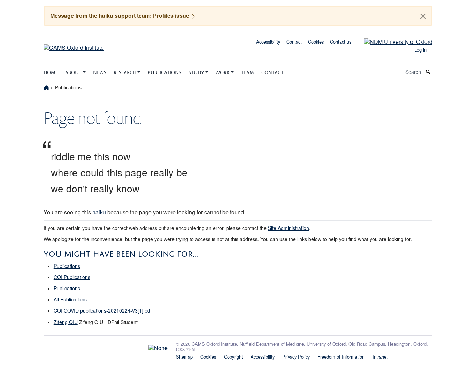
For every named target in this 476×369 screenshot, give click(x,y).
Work (222, 71)
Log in (420, 49)
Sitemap (184, 356)
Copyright (233, 356)
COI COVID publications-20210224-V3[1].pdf (103, 310)
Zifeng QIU (66, 321)
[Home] (47, 87)
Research (125, 71)
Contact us (340, 41)
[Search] (428, 72)
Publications (164, 71)
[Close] (423, 16)
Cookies (316, 41)
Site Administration (288, 227)
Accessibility (268, 41)
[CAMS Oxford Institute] (74, 45)
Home (51, 71)
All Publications (70, 299)
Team (247, 71)
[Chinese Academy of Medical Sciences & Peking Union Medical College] (106, 346)
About (73, 71)
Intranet (380, 356)
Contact (294, 41)
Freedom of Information (340, 356)
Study (196, 71)
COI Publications (72, 277)
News (99, 71)
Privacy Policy (296, 356)
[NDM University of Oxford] (393, 41)
